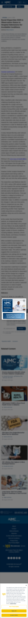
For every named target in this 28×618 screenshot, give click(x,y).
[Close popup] (24, 301)
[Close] (26, 585)
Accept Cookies (14, 615)
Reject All (14, 611)
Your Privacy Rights (14, 606)
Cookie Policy (13, 603)
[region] (14, 600)
